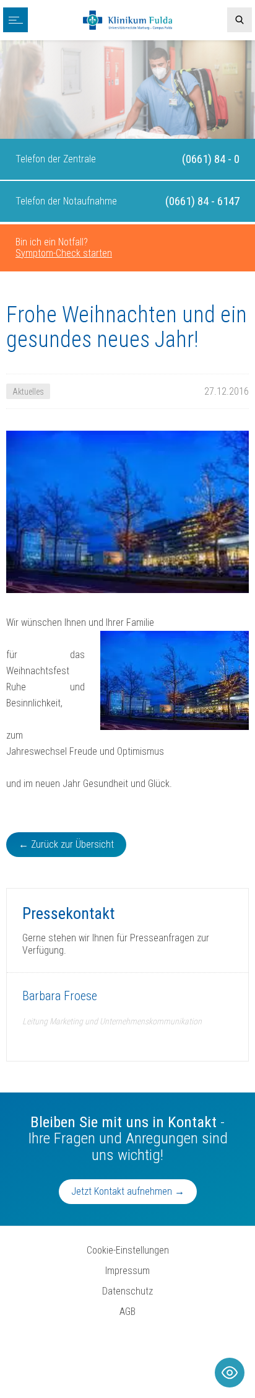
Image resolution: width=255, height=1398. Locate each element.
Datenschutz (127, 1291)
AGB (127, 1311)
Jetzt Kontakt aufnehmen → (127, 1191)
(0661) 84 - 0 (211, 159)
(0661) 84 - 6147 (202, 201)
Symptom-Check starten (63, 253)
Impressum (127, 1271)
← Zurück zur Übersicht (66, 844)
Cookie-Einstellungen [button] (128, 1250)
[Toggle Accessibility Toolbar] (230, 1372)
